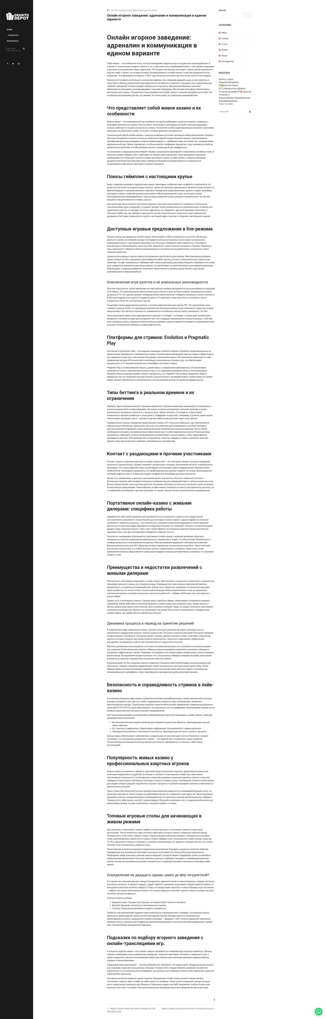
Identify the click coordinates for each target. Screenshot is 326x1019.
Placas (224, 55)
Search (222, 10)
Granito (225, 50)
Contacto (12, 35)
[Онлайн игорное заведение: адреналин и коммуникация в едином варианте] (213, 1000)
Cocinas (225, 38)
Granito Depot (126, 10)
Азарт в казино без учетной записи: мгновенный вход (187, 1008)
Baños (224, 33)
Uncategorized (141, 10)
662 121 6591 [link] (227, 104)
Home (9, 29)
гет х (152, 66)
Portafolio (12, 41)
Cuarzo (225, 44)
